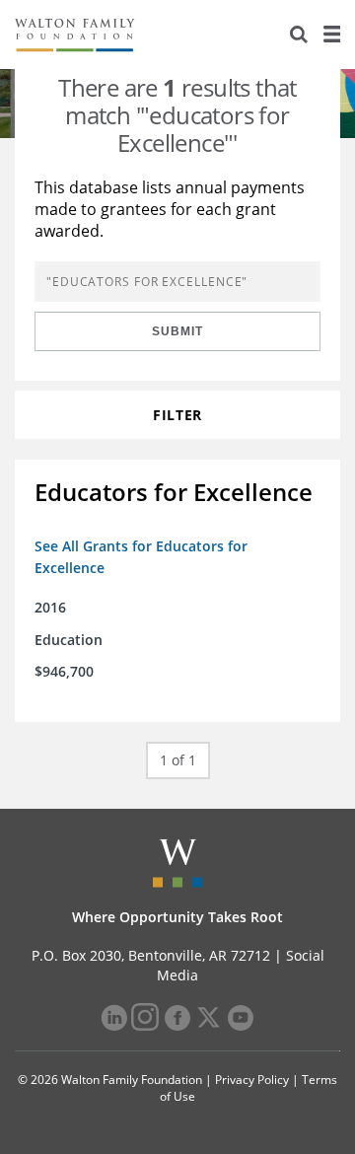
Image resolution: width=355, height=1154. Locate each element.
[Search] (299, 34)
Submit (177, 331)
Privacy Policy (252, 1079)
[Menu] (331, 34)
